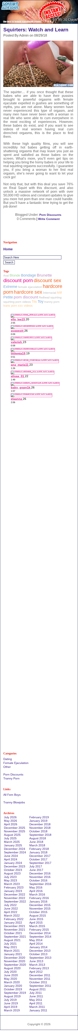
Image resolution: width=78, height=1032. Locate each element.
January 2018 (38, 852)
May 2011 (35, 999)
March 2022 (12, 915)
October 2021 (13, 933)
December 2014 (40, 933)
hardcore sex (28, 292)
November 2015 (40, 908)
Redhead (44, 297)
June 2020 (11, 975)
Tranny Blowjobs (14, 802)
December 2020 (14, 957)
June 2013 (36, 961)
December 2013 (40, 950)
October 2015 (38, 912)
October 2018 (38, 831)
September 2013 (40, 957)
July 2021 (10, 943)
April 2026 (10, 824)
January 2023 (13, 891)
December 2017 (40, 855)
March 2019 (12, 1010)
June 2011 (36, 996)
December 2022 (14, 894)
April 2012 (36, 971)
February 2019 (39, 817)
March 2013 (37, 964)
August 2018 (37, 838)
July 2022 (10, 905)
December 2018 (40, 824)
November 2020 (14, 961)
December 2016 (40, 873)
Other (7, 766)
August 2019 (12, 996)
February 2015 (39, 929)
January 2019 (38, 820)
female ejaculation (30, 287)
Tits (34, 301)
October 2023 (13, 870)
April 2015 (36, 922)
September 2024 (15, 852)
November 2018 (40, 827)
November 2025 (14, 831)
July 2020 (10, 971)
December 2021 (14, 926)
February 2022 (14, 919)
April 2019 (10, 1006)
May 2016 (35, 887)
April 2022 (10, 912)
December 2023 (14, 866)
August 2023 (12, 873)
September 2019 (15, 992)
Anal (6, 275)
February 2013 (39, 968)
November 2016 (40, 877)
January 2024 (13, 863)
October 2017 (38, 859)
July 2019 (10, 999)
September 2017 (40, 863)
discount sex (47, 280)
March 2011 (37, 1006)
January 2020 (13, 985)
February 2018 (39, 848)
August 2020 (12, 968)
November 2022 (14, 898)
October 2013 (38, 954)
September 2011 (40, 985)
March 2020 (12, 982)
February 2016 (39, 898)
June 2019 (11, 1003)
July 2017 (35, 866)
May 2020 (10, 978)
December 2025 (14, 827)
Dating (7, 759)
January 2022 (13, 922)
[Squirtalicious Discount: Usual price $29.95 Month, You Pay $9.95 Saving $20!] (39, 22)
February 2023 (14, 887)
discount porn (18, 280)
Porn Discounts (50, 214)
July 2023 (10, 877)
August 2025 (12, 834)
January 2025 (13, 845)
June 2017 (36, 870)
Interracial (49, 292)
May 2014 (35, 940)
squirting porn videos (17, 301)
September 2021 (15, 936)
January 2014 (38, 947)
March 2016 (37, 894)
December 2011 (39, 975)
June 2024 (11, 855)
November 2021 (14, 929)
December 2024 (14, 848)
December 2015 (40, 905)
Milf (59, 292)
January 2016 (38, 901)
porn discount (26, 297)
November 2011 (39, 978)
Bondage (28, 275)
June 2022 (11, 908)
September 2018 (40, 834)
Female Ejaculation (15, 763)
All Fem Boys (12, 794)
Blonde (15, 275)
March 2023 (12, 884)
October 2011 (38, 982)
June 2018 (36, 841)
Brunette (44, 275)
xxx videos (25, 305)
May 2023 (10, 880)
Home (8, 249)
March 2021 (12, 950)
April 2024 (10, 859)
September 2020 (15, 964)
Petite (8, 297)
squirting (56, 297)
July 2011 (35, 992)
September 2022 (15, 901)
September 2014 (40, 936)
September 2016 (40, 884)
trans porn (10, 305)
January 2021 (13, 954)
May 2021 (10, 947)
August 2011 (37, 989)
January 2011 (38, 1010)
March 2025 (12, 841)
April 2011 (35, 1003)
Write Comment (49, 219)
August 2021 (12, 940)
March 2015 (37, 926)
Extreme (10, 287)
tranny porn (51, 301)
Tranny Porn (11, 778)
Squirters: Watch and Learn (35, 29)
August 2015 (37, 915)
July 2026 (10, 817)
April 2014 (36, 943)
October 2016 (38, 880)
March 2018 (37, 845)
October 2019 (13, 989)
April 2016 (36, 891)
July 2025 (10, 838)
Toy (40, 301)
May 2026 (10, 820)
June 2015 (36, 919)
